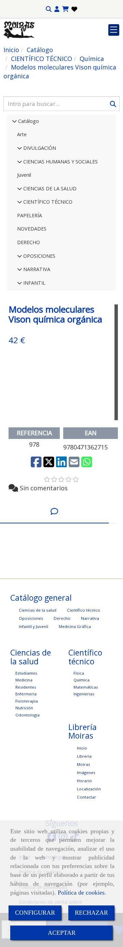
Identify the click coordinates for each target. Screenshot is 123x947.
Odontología (27, 714)
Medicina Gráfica (75, 626)
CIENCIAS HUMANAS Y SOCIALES (60, 161)
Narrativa (90, 618)
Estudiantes (26, 673)
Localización (89, 788)
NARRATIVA (36, 269)
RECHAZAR (91, 912)
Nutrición (24, 707)
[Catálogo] (14, 121)
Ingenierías (83, 693)
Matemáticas (85, 687)
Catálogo (28, 121)
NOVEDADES (31, 228)
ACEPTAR (62, 932)
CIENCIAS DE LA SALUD (49, 188)
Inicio (82, 748)
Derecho (62, 618)
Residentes (25, 687)
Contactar (86, 797)
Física (78, 673)
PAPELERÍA (29, 215)
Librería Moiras (84, 760)
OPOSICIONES (38, 256)
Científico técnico (83, 610)
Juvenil (24, 175)
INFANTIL (33, 283)
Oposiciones (31, 618)
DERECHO (28, 242)
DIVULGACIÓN (39, 148)
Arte (22, 134)
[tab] (54, 511)
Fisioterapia (26, 701)
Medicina (23, 679)
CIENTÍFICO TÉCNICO (47, 202)
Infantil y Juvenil (33, 626)
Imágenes (86, 772)
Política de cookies (81, 892)
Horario (84, 780)
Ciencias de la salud (37, 610)
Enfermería (26, 693)
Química (81, 679)
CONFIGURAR (35, 912)
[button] (57, 9)
